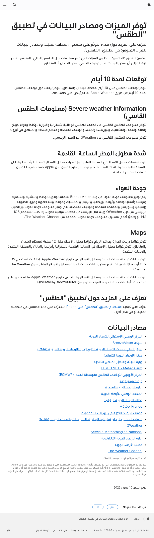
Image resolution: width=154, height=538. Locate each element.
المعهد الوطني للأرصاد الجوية (121, 394)
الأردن (7, 530)
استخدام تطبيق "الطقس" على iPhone (94, 307)
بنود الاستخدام (60, 530)
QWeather (134, 425)
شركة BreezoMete (127, 343)
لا (98, 507)
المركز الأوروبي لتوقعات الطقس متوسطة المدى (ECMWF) (100, 375)
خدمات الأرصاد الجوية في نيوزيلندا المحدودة (111, 413)
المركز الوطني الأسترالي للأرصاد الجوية (115, 336)
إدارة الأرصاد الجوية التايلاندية (121, 438)
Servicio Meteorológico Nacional (116, 432)
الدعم (137, 519)
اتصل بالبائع (34, 471)
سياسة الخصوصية (79, 530)
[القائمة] (5, 5)
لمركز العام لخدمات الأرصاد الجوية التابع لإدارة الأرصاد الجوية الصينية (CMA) (89, 349)
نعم (112, 507)
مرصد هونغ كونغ (131, 381)
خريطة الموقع (42, 530)
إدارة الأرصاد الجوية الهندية (123, 387)
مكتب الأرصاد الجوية (128, 445)
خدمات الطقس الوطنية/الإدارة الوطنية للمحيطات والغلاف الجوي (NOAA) (90, 419)
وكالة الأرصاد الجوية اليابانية (123, 400)
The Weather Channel (125, 451)
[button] (14, 5)
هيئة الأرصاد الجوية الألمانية (123, 355)
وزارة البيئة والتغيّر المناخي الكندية (118, 362)
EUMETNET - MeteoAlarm (121, 368)
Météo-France (131, 406)
